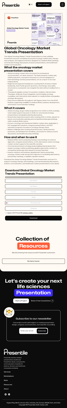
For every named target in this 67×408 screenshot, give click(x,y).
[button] (30, 4)
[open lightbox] (33, 29)
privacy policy (28, 213)
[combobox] (7, 203)
